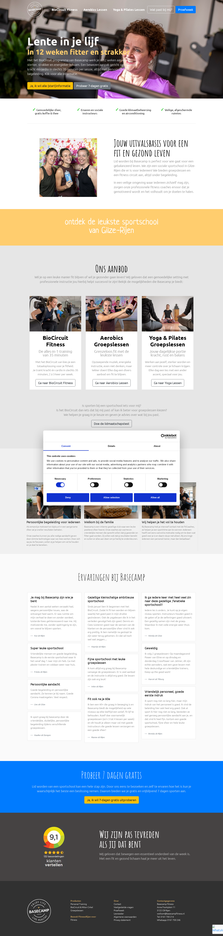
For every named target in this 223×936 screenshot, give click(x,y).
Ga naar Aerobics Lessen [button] (111, 383)
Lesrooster (119, 913)
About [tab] (157, 446)
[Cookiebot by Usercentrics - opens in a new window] (163, 436)
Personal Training (79, 903)
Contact (117, 903)
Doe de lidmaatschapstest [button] (111, 423)
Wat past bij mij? (161, 9)
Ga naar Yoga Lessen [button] (168, 383)
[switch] (94, 484)
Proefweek (185, 9)
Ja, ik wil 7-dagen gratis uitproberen (111, 800)
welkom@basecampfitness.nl (171, 913)
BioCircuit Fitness (65, 10)
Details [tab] (111, 446)
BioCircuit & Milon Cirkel (82, 907)
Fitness (74, 919)
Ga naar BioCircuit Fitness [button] (55, 383)
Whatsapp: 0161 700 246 (168, 919)
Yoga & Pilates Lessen (129, 10)
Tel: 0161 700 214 (165, 916)
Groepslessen (77, 910)
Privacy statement (122, 919)
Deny (68, 497)
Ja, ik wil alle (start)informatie (50, 86)
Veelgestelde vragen (123, 907)
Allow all (155, 497)
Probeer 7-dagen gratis (92, 86)
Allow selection (111, 497)
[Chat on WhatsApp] (216, 929)
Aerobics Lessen (95, 10)
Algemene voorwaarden (125, 916)
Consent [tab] (66, 446)
